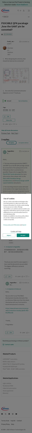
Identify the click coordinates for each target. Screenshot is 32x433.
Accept (23, 235)
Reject (9, 235)
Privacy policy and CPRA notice (11, 225)
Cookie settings (16, 231)
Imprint (24, 225)
